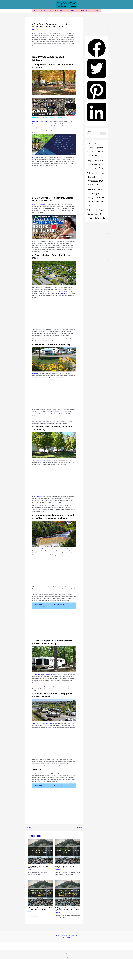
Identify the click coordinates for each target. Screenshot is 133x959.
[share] (62, 99)
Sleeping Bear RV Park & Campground (42, 723)
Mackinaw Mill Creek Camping (39, 204)
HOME (34, 10)
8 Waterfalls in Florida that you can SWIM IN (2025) (65, 866)
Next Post (80, 827)
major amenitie (37, 496)
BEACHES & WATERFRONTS (56, 10)
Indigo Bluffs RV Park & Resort (39, 121)
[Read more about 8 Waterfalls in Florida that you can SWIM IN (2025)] (67, 851)
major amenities (62, 293)
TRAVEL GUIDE (95, 10)
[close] (67, 953)
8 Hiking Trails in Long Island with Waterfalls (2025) (38, 866)
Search (89, 131)
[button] (99, 10)
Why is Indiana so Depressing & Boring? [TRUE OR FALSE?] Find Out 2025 (95, 197)
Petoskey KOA (35, 373)
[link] (34, 100)
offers (55, 411)
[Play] (70, 111)
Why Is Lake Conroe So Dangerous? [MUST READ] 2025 (96, 214)
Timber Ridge (42, 686)
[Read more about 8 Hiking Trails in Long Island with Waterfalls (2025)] (40, 851)
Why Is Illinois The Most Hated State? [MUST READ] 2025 (96, 164)
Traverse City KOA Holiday (39, 460)
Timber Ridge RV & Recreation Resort (41, 674)
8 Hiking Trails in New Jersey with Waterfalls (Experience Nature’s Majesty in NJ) (67, 909)
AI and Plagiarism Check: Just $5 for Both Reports (95, 152)
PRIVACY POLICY (65, 935)
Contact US (74, 935)
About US (57, 935)
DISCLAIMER (66, 937)
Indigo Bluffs (35, 157)
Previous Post (29, 827)
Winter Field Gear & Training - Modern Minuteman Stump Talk (48, 100)
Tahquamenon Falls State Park (40, 548)
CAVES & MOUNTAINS (72, 10)
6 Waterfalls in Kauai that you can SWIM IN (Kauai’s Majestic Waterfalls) (40, 908)
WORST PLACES (84, 10)
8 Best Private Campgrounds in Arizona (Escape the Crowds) (56, 785)
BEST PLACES (42, 10)
